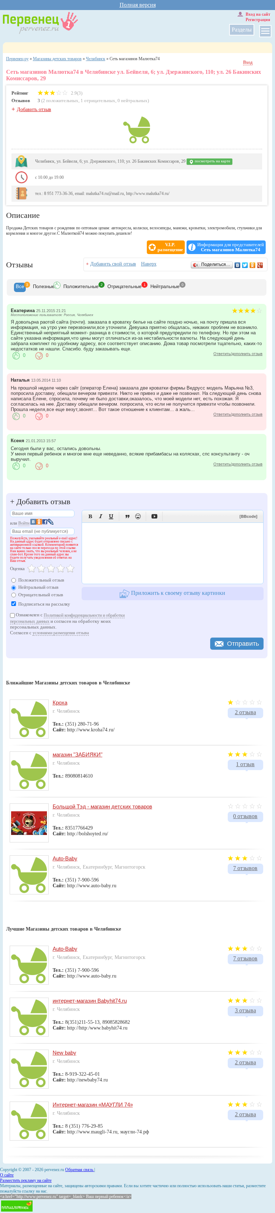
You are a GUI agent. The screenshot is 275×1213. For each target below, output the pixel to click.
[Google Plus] (260, 265)
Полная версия (138, 5)
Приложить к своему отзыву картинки (177, 593)
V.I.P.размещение (170, 247)
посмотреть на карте (212, 161)
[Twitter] (245, 265)
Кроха (60, 702)
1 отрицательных (98, 100)
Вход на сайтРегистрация (258, 17)
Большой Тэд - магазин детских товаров (102, 806)
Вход (247, 62)
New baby (64, 1053)
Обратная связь (79, 1169)
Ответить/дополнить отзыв (237, 354)
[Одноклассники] (252, 265)
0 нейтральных (132, 100)
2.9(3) (76, 93)
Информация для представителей (230, 247)
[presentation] (20, 287)
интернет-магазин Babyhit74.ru (90, 1001)
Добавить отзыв (34, 109)
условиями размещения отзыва (61, 632)
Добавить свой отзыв (113, 264)
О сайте (7, 1175)
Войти (23, 523)
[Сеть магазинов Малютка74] (136, 141)
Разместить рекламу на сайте (26, 1180)
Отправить (243, 643)
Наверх (148, 264)
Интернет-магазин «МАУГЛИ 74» (93, 1105)
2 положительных (60, 100)
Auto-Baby (65, 858)
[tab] (20, 287)
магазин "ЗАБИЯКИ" (77, 754)
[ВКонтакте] (237, 265)
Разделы (242, 30)
